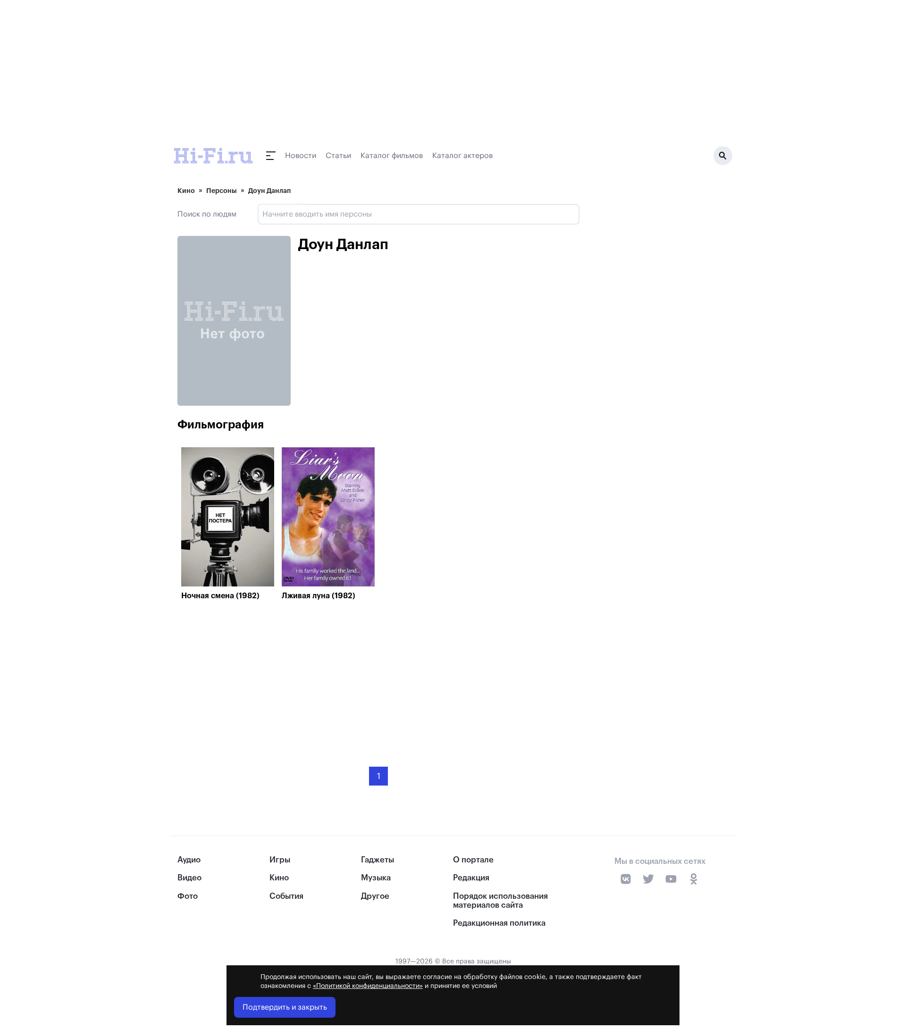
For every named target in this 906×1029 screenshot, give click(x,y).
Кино (186, 190)
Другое (375, 896)
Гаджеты (377, 860)
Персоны (221, 190)
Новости (300, 155)
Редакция (471, 878)
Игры (279, 860)
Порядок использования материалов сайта (500, 900)
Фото (187, 896)
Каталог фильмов (392, 155)
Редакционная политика (499, 923)
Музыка (376, 878)
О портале (473, 860)
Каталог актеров (462, 155)
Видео (189, 878)
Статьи (338, 155)
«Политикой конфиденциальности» (368, 986)
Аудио (189, 860)
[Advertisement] (378, 677)
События (286, 896)
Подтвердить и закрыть (285, 1007)
